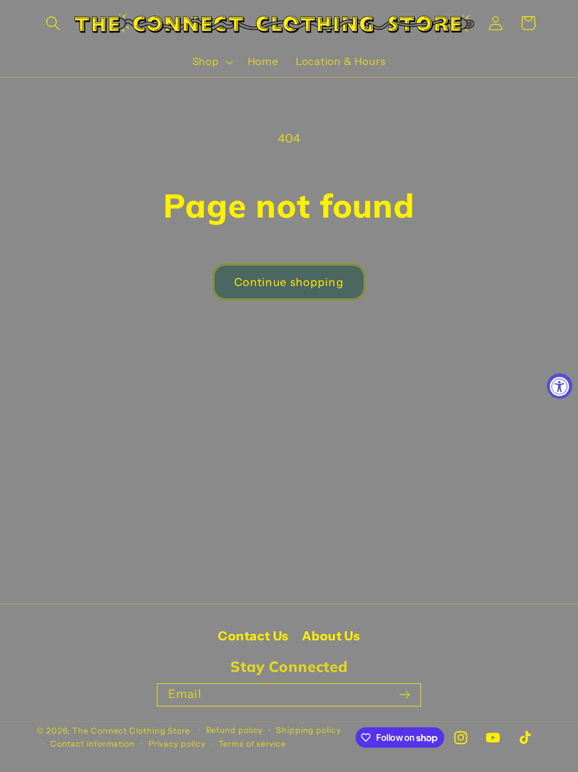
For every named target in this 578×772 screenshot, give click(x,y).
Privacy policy (176, 744)
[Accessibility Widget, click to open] (559, 386)
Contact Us (253, 636)
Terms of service (252, 744)
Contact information (92, 744)
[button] (53, 23)
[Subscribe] (404, 694)
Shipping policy (308, 730)
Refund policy (234, 730)
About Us (331, 636)
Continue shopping (289, 282)
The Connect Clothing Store (131, 731)
